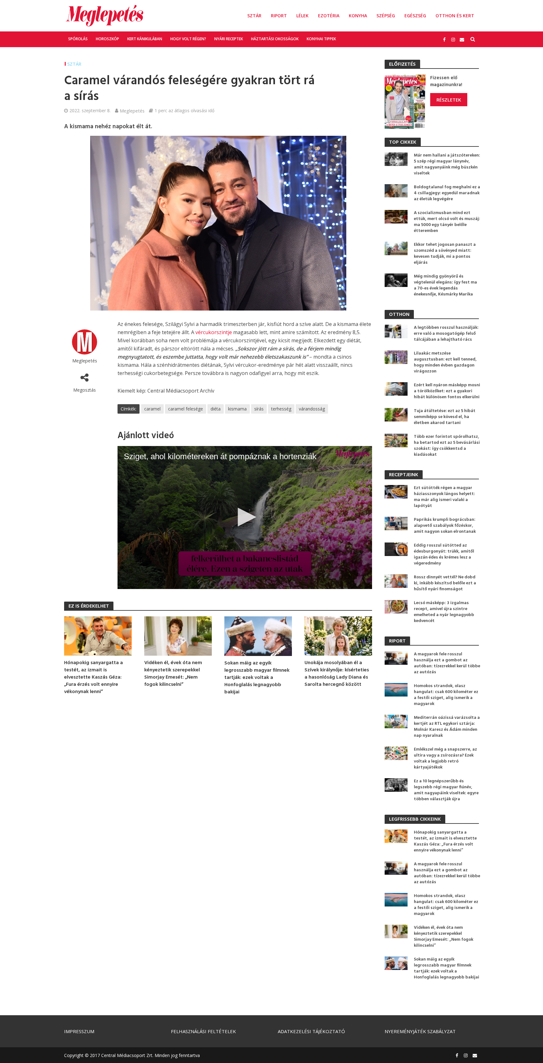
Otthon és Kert (455, 16)
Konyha (358, 16)
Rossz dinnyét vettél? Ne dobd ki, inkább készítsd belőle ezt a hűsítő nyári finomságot (445, 583)
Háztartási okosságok (275, 38)
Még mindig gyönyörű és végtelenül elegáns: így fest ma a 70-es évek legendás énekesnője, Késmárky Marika (445, 285)
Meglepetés (132, 110)
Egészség (415, 16)
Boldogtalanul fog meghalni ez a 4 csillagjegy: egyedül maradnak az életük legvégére (447, 193)
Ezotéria (328, 16)
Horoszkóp (107, 38)
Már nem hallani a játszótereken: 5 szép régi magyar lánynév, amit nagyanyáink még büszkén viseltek (447, 164)
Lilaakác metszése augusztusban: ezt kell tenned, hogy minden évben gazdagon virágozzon (445, 362)
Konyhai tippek (321, 38)
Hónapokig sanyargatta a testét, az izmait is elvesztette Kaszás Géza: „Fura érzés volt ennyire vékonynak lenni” (93, 677)
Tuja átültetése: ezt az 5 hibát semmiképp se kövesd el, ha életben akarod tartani (444, 417)
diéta (216, 409)
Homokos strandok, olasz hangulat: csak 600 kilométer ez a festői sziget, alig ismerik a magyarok (446, 695)
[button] (245, 517)
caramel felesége (185, 409)
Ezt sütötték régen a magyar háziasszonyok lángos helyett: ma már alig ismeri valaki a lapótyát (444, 497)
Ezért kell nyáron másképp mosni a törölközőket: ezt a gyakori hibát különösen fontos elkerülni (447, 391)
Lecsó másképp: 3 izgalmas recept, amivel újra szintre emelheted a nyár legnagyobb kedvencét (444, 612)
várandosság (312, 409)
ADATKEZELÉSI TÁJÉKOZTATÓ (311, 1031)
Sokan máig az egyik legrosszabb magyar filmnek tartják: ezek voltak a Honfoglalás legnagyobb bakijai (256, 678)
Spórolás (78, 38)
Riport (279, 16)
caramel (152, 409)
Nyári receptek (228, 38)
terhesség (281, 409)
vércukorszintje (213, 332)
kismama (237, 409)
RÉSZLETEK (448, 99)
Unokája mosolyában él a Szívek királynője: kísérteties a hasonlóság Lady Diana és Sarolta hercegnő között (336, 673)
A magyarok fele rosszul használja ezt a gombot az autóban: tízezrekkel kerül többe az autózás (447, 663)
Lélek (302, 16)
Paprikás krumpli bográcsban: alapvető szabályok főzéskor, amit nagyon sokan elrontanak (445, 526)
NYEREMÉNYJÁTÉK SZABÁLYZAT (420, 1031)
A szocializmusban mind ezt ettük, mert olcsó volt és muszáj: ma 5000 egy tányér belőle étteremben (447, 222)
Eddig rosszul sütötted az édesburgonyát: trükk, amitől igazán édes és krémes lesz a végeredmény (444, 554)
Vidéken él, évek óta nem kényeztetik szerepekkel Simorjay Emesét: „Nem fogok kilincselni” (173, 673)
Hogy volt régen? (188, 38)
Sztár (254, 16)
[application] (245, 517)
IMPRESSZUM (79, 1031)
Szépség (385, 16)
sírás (259, 409)
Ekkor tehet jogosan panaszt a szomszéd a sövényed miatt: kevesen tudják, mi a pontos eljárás (445, 254)
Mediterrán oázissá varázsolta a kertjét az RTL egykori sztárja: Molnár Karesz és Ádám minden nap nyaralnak (447, 727)
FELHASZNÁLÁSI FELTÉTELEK (203, 1031)
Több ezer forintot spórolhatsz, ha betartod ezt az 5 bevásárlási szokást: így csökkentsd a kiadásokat (447, 446)
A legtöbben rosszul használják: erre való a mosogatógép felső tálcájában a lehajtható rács (446, 334)
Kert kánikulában (144, 38)
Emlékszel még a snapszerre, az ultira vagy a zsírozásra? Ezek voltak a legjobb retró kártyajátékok (445, 758)
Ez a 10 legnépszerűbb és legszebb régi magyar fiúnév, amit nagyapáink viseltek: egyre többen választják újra (446, 790)
